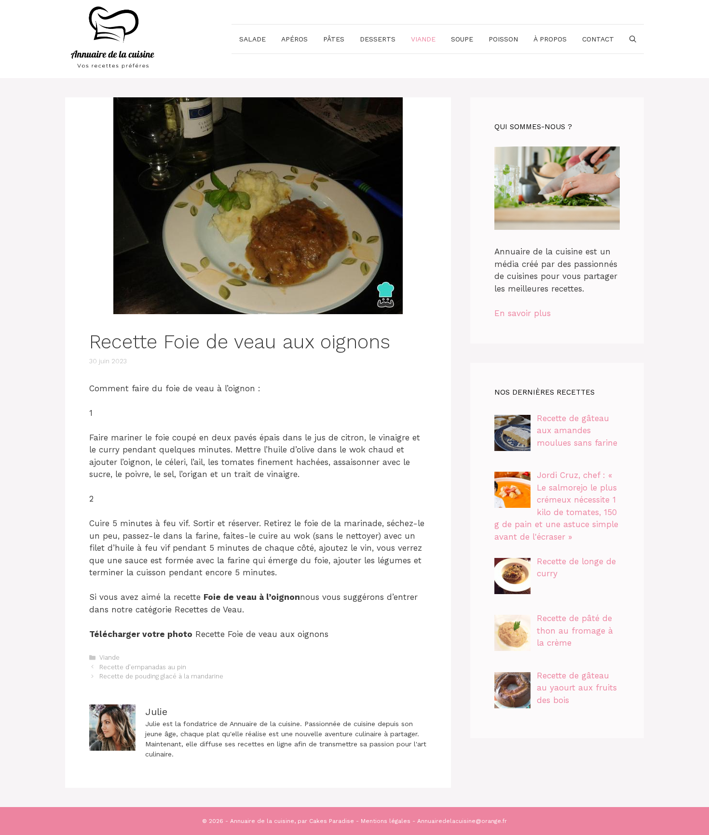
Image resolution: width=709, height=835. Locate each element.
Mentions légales (385, 821)
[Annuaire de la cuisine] (113, 38)
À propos (550, 39)
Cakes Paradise (331, 821)
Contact (598, 39)
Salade (252, 39)
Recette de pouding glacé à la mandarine (161, 676)
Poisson (503, 39)
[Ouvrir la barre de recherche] (633, 39)
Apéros (294, 39)
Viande (423, 39)
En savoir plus (522, 313)
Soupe (462, 39)
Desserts (377, 39)
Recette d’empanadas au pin (142, 667)
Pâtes (333, 39)
